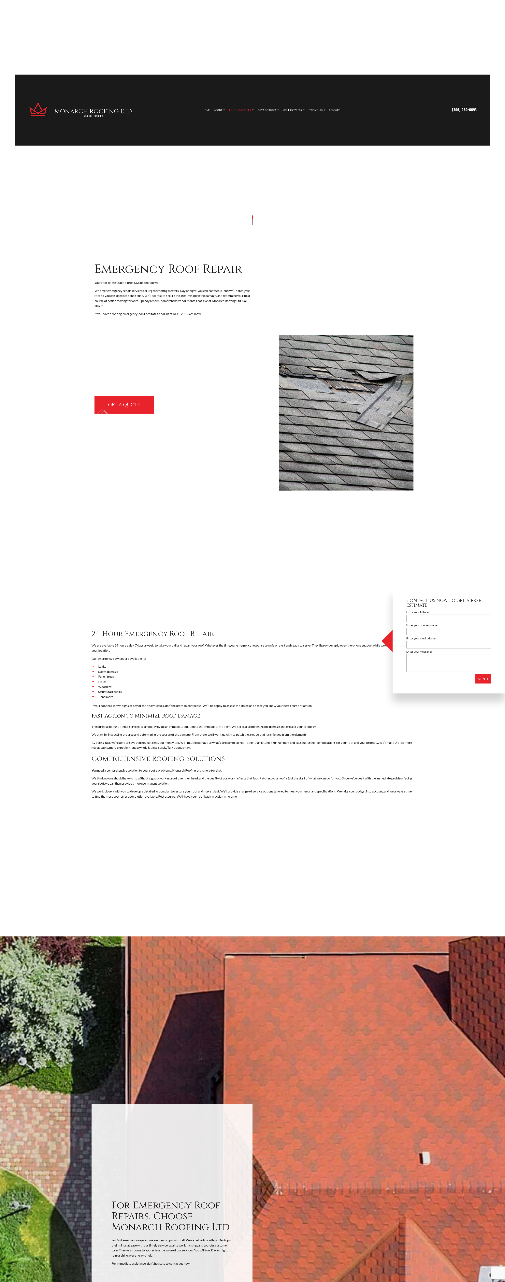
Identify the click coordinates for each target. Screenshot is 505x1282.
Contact (334, 112)
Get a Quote (124, 410)
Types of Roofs (267, 112)
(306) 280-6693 (464, 112)
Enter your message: (419, 651)
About (218, 112)
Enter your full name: (419, 612)
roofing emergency (124, 318)
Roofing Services (240, 112)
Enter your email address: (422, 638)
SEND (483, 679)
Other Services (292, 112)
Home (206, 112)
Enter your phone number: (422, 625)
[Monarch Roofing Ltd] (38, 112)
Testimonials (317, 112)
